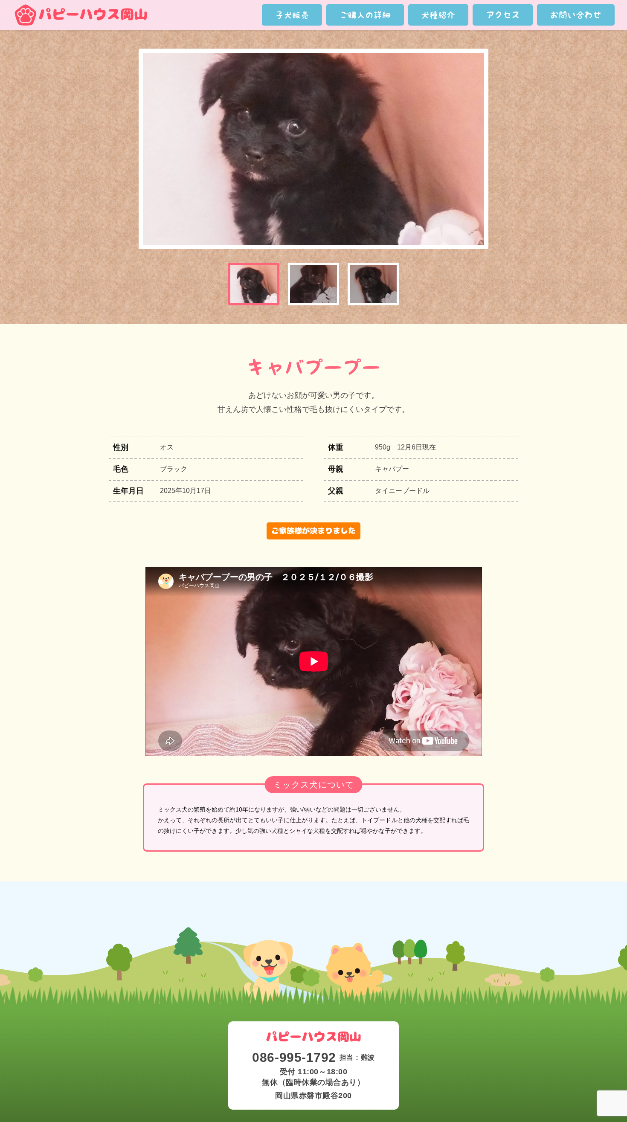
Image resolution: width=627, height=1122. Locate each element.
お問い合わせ (575, 15)
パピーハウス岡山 (80, 15)
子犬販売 (292, 15)
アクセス (503, 15)
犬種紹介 (438, 15)
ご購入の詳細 (365, 15)
